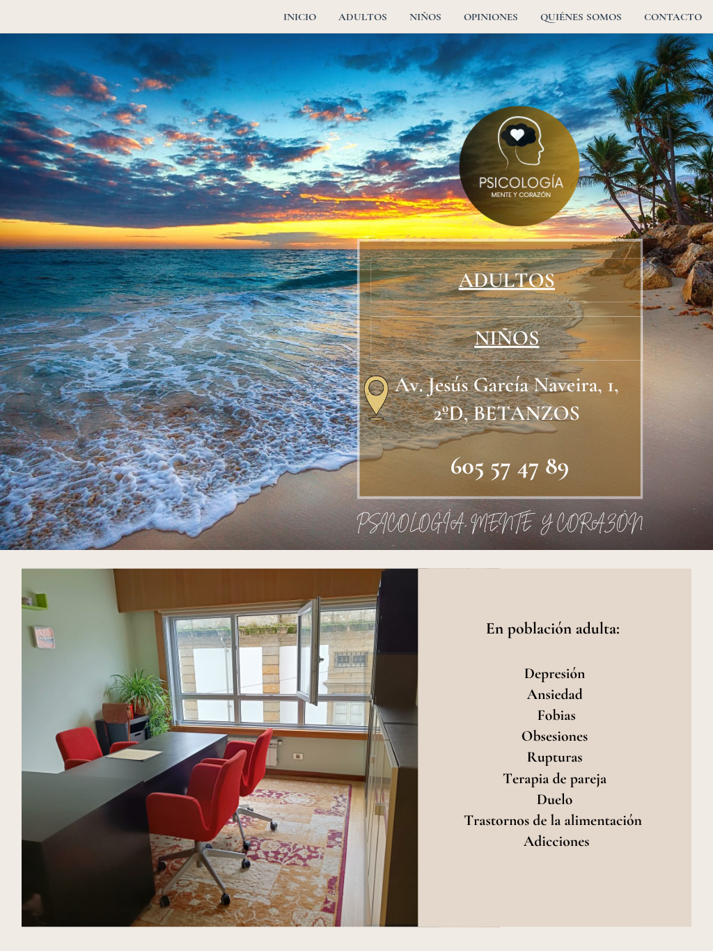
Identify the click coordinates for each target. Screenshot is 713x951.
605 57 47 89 (510, 465)
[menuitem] (299, 16)
